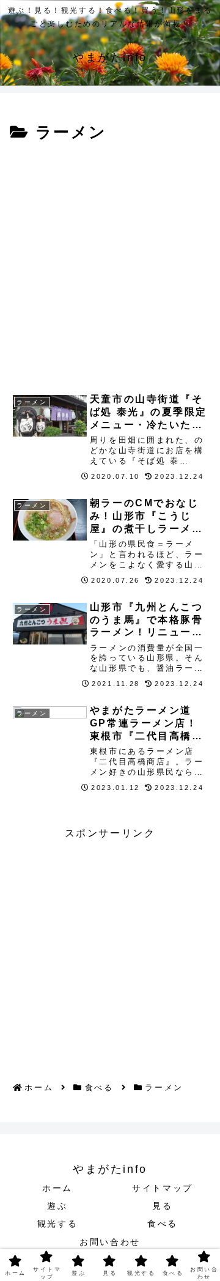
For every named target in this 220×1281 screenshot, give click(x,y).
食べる (162, 1223)
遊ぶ (57, 1206)
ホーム (57, 1188)
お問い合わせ (109, 1242)
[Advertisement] (110, 263)
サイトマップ (162, 1188)
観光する (57, 1223)
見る (162, 1206)
